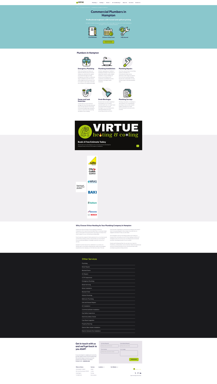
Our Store (131, 2)
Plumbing (94, 2)
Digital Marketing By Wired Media (135, 375)
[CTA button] (137, 146)
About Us (125, 2)
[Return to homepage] (81, 2)
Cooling (92, 371)
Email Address (124, 343)
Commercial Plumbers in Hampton (99, 7)
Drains (107, 2)
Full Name (105, 343)
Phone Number (104, 349)
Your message (122, 349)
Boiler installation (93, 375)
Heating (101, 2)
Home (77, 7)
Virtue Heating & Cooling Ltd (80, 369)
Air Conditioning (116, 2)
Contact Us (137, 2)
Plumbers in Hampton (85, 7)
